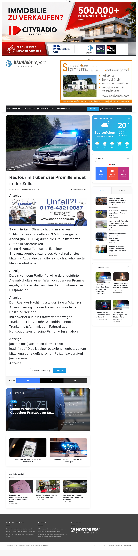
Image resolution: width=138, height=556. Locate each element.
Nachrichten (14, 109)
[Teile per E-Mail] (75, 380)
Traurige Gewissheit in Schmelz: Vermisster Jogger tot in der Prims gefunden (32, 411)
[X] (52, 380)
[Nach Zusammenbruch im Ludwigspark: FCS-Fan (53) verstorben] (75, 486)
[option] (48, 409)
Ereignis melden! (46, 109)
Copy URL (59, 370)
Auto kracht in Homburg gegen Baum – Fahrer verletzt (118, 213)
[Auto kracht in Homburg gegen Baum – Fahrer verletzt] (101, 214)
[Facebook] (28, 380)
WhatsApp (93, 109)
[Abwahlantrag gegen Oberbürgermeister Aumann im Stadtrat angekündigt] (121, 276)
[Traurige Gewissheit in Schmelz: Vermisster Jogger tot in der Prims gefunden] (101, 249)
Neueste (122, 190)
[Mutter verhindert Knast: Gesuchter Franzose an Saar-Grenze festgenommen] (101, 236)
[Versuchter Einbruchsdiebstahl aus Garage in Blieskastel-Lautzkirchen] (103, 277)
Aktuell (13, 401)
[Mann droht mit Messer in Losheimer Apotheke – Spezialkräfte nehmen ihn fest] (101, 224)
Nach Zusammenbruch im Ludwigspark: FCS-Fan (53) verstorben (73, 497)
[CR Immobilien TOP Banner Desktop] (69, 29)
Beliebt (102, 190)
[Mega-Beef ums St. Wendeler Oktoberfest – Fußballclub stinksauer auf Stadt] (101, 201)
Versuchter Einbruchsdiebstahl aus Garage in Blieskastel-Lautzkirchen (103, 289)
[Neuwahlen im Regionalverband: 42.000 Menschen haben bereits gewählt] (21, 486)
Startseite (111, 545)
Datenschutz (128, 545)
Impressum (118, 545)
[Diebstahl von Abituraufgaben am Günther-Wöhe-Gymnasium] (121, 305)
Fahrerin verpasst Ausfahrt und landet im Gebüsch (103, 315)
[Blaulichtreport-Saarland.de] (26, 63)
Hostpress (46, 545)
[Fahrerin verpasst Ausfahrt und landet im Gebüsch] (103, 305)
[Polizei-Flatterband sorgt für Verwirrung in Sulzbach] (48, 486)
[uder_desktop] (48, 224)
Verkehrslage (64, 109)
